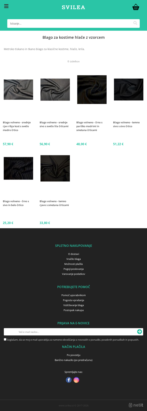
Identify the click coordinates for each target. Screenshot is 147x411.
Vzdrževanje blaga (73, 305)
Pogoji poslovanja (74, 269)
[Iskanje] (135, 23)
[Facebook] (69, 380)
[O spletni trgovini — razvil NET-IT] (136, 405)
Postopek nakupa (74, 310)
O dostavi (73, 254)
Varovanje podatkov (73, 274)
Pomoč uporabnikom (73, 295)
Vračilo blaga (73, 259)
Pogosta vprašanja (73, 300)
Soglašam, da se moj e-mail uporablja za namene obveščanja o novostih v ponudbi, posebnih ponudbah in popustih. (73, 339)
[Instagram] (76, 380)
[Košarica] (136, 6)
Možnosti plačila (73, 264)
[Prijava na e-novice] (139, 331)
